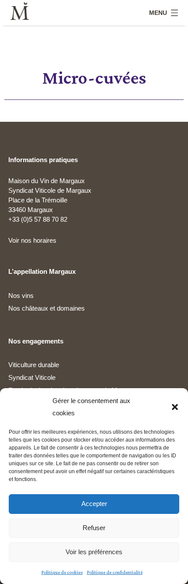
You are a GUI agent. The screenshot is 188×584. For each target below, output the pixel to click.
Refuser (94, 527)
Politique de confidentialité (115, 572)
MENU (158, 12)
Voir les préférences (94, 552)
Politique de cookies (62, 572)
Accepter (94, 503)
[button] (175, 407)
